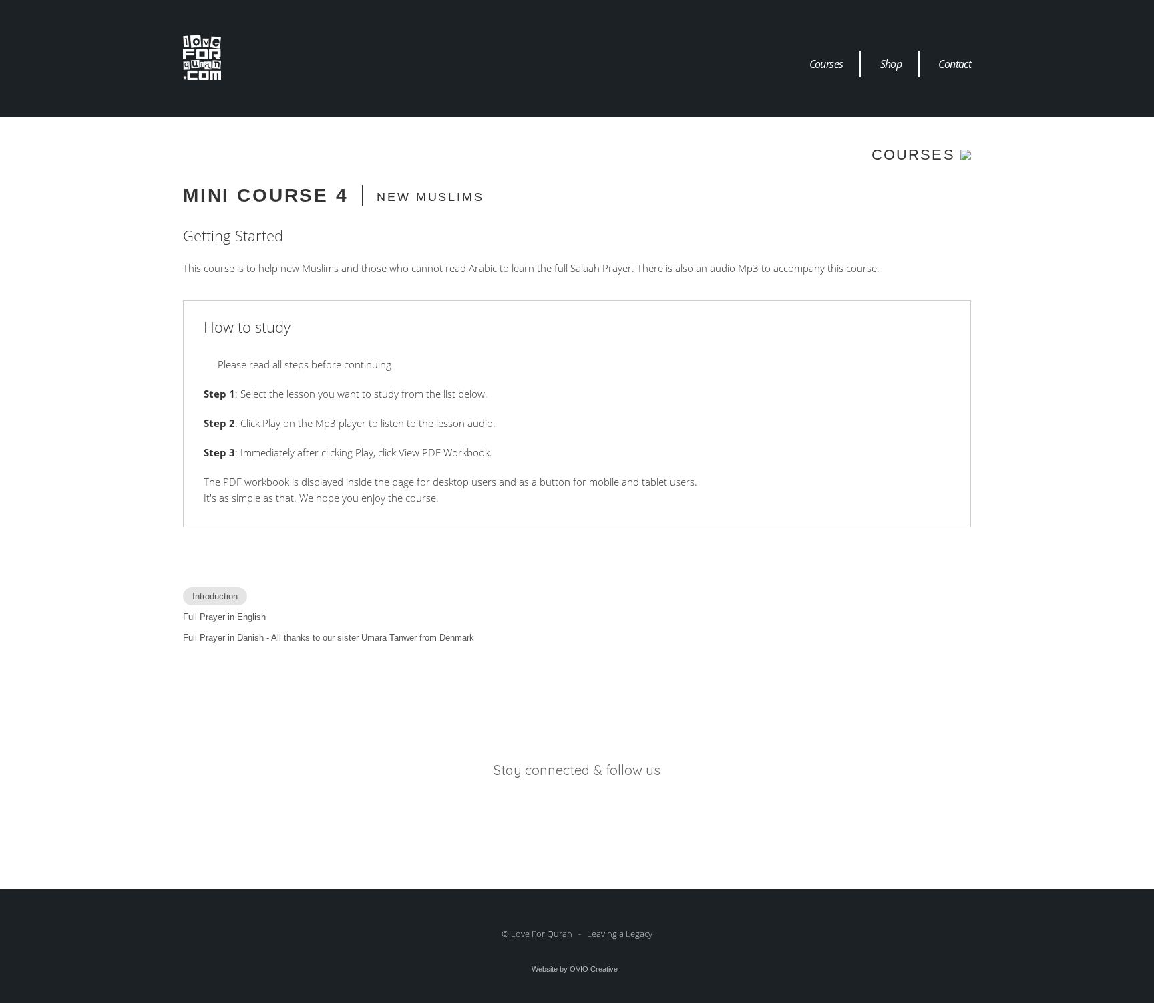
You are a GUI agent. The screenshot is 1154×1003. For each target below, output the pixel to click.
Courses (826, 64)
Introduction (215, 596)
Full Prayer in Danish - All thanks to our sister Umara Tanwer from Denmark (328, 638)
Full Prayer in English (224, 617)
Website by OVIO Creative (575, 969)
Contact (954, 64)
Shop (891, 64)
